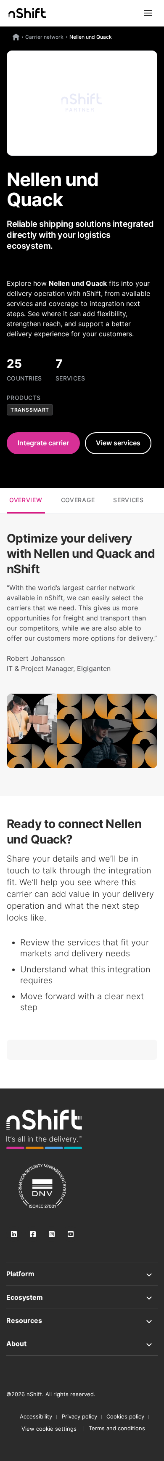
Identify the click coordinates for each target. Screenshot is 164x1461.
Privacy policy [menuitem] (79, 1416)
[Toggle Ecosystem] (82, 1297)
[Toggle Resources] (82, 1320)
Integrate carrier (43, 443)
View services (118, 443)
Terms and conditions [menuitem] (117, 1428)
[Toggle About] (82, 1343)
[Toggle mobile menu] (148, 13)
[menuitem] (49, 1428)
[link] (44, 1129)
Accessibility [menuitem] (36, 1416)
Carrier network (44, 37)
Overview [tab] (25, 499)
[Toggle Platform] (82, 1273)
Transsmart (30, 410)
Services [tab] (128, 499)
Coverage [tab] (78, 499)
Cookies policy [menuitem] (125, 1416)
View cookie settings (49, 1428)
